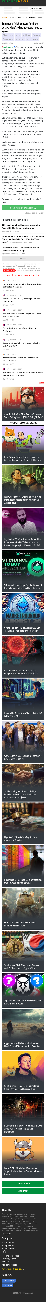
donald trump (15, 17)
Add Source (8, 1280)
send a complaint (9, 270)
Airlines (27, 35)
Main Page (23, 1190)
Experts (37, 35)
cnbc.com (11, 280)
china (25, 17)
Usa (19, 35)
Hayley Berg (8, 35)
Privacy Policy (9, 1258)
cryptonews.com (14, 295)
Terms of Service (11, 1256)
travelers (21, 39)
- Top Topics (8, 1242)
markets (32, 17)
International (33, 39)
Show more (23, 258)
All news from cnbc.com (34, 212)
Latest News (23, 1183)
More (41, 382)
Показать (5, 1234)
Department (8, 39)
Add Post (7, 1285)
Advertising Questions (12, 1269)
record (40, 17)
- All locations (8, 1248)
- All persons (8, 1245)
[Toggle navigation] (40, 3)
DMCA (6, 1261)
